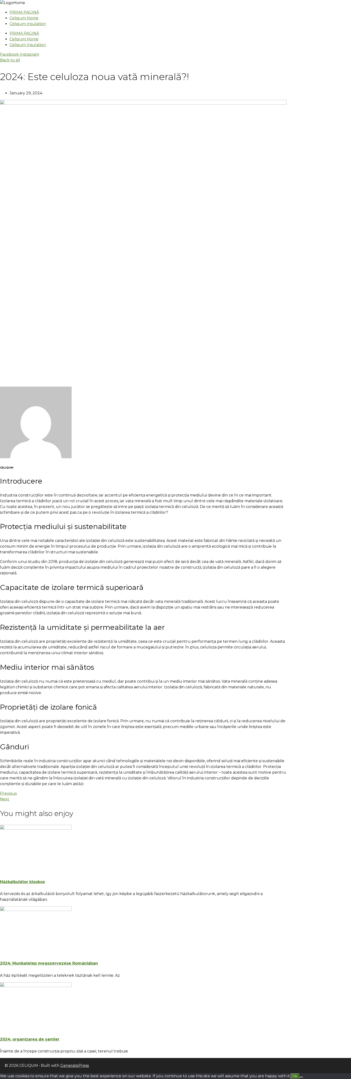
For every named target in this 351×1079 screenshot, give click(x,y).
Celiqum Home (24, 18)
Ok (294, 1076)
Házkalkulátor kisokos (22, 881)
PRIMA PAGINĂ (24, 12)
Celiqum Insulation (28, 24)
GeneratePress (74, 1065)
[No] (301, 1077)
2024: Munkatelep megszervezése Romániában (49, 963)
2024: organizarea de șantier (29, 1039)
